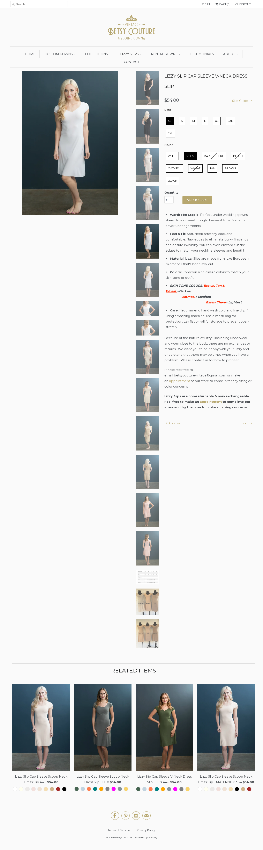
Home (30, 54)
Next (245, 423)
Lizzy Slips (129, 54)
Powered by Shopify (145, 837)
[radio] (169, 121)
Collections (96, 54)
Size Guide (240, 101)
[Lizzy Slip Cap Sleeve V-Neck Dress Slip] (70, 143)
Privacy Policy (146, 830)
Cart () (224, 4)
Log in (205, 4)
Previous (174, 423)
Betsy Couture (123, 837)
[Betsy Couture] (131, 28)
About (229, 54)
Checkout (243, 4)
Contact (131, 62)
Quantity (171, 192)
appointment (179, 381)
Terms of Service (119, 830)
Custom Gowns (59, 54)
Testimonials (202, 54)
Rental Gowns (164, 54)
